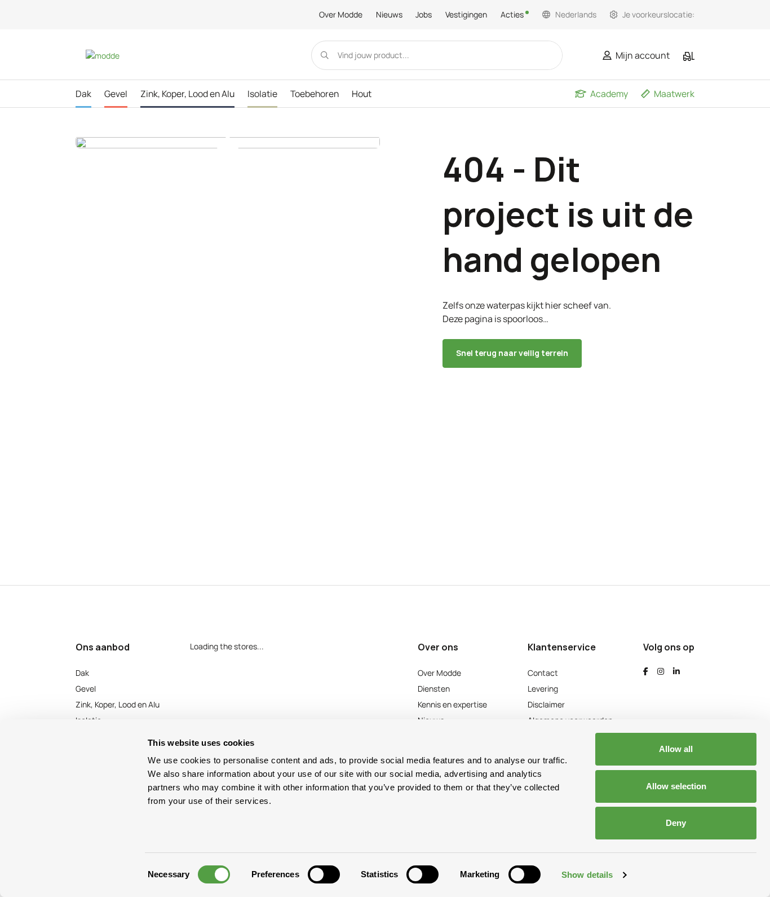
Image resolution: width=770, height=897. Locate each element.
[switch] (324, 874)
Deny (676, 823)
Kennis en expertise (452, 704)
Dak (82, 672)
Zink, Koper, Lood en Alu (118, 704)
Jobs (423, 15)
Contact (543, 672)
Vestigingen (466, 15)
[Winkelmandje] (689, 56)
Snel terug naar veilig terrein (512, 353)
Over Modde (340, 15)
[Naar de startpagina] (103, 55)
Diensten (434, 688)
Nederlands (575, 15)
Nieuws (389, 15)
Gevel (86, 688)
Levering (543, 688)
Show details (587, 875)
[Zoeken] (325, 55)
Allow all (676, 749)
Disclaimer (546, 704)
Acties (513, 15)
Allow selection (676, 786)
